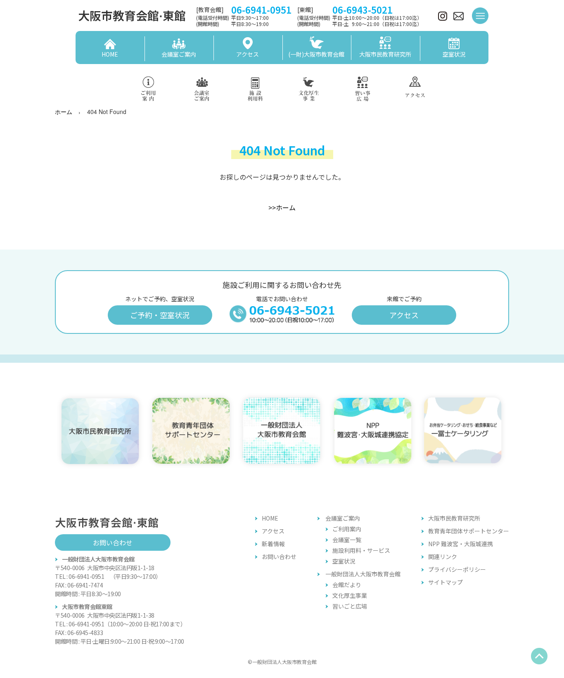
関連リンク (442, 556)
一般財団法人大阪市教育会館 (362, 574)
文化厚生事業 (349, 595)
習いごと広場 (349, 606)
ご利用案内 (346, 529)
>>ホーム (282, 207)
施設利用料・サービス (361, 550)
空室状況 (343, 561)
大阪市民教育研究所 (454, 518)
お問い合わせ (113, 542)
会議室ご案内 (342, 518)
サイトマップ (445, 582)
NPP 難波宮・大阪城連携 (460, 544)
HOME (270, 518)
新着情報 (273, 544)
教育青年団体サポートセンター (468, 531)
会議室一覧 (346, 539)
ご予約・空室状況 (160, 314)
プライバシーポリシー (457, 569)
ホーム (63, 111)
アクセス (404, 314)
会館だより (346, 584)
